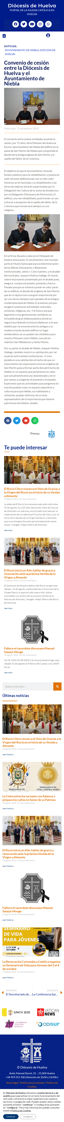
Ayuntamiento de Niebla (22, 50)
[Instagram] (40, 24)
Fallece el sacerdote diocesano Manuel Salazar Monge (29, 650)
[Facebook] (15, 24)
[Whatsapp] (48, 24)
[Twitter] (24, 24)
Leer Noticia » (8, 754)
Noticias (10, 46)
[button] (4, 36)
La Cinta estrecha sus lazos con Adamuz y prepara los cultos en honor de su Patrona (28, 798)
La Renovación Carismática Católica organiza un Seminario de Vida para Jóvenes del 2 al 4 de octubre (31, 965)
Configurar (28, 1116)
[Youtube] (32, 24)
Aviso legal (12, 1082)
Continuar (10, 1116)
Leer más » (8, 530)
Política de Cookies (21, 1110)
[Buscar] (57, 686)
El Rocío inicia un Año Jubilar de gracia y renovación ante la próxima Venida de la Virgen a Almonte (29, 574)
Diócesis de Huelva (32, 6)
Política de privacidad (32, 1082)
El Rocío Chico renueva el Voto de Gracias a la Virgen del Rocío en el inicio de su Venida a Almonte (32, 492)
